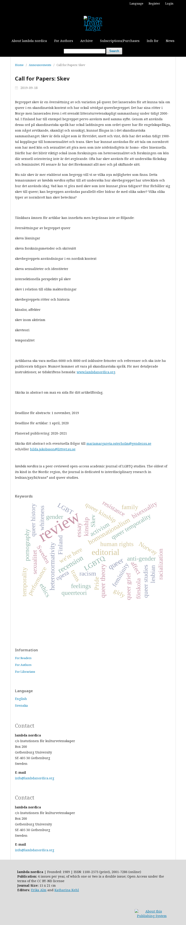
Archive (86, 41)
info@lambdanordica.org (34, 778)
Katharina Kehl (66, 890)
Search (114, 51)
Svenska (21, 705)
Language (136, 3)
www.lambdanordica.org (96, 372)
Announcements (40, 65)
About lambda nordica (29, 41)
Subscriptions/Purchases (120, 41)
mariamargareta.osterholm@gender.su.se (118, 443)
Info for (153, 41)
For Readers (23, 658)
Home (19, 65)
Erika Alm (38, 890)
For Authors (63, 41)
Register (154, 3)
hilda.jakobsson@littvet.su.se (53, 449)
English (21, 699)
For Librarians (25, 672)
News (170, 41)
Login (169, 3)
